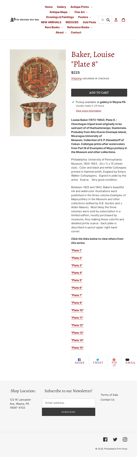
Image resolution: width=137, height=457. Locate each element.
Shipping (76, 78)
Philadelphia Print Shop (115, 448)
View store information (88, 110)
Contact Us (108, 399)
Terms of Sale (109, 394)
